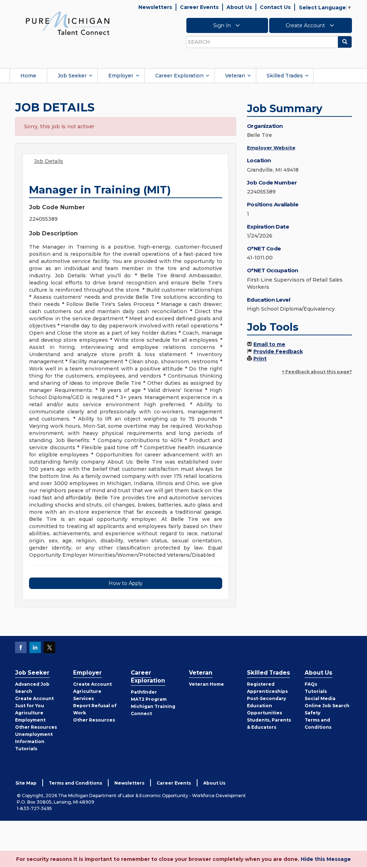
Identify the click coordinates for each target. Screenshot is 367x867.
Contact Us (275, 7)
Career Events (199, 7)
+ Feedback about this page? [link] (317, 371)
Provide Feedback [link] (278, 351)
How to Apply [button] (126, 583)
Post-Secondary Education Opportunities (266, 705)
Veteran (235, 75)
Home (28, 75)
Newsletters (155, 7)
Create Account (306, 25)
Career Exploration (179, 75)
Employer (120, 75)
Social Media (320, 698)
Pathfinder (144, 692)
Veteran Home (206, 684)
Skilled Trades (285, 75)
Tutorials (26, 748)
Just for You (29, 705)
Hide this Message (326, 859)
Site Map (26, 783)
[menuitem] (28, 75)
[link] (68, 23)
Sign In (222, 25)
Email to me (269, 344)
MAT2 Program (149, 699)
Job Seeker (72, 75)
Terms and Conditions (75, 783)
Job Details (48, 161)
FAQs (311, 684)
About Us (239, 7)
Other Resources (36, 727)
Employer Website (271, 147)
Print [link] (260, 358)
